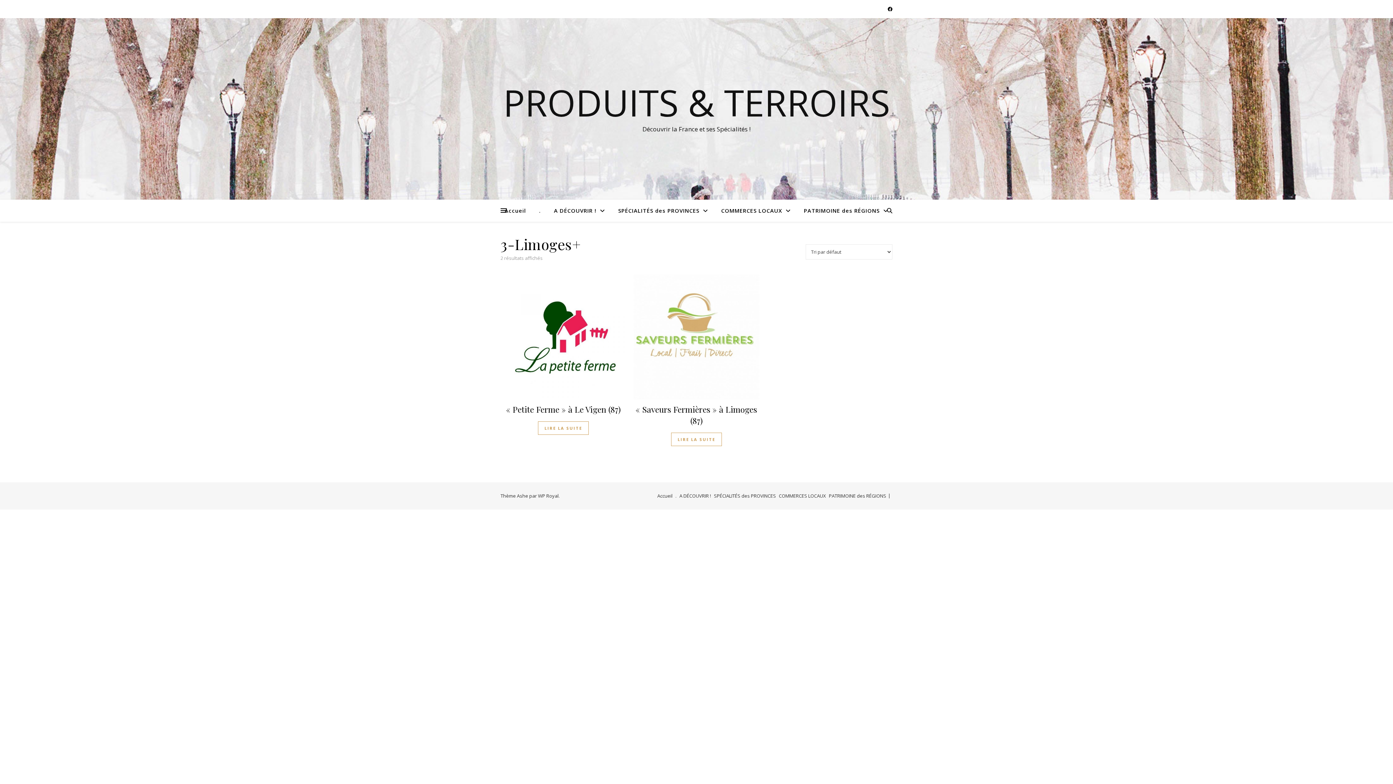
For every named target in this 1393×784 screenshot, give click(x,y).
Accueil (515, 210)
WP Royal (548, 496)
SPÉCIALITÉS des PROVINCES (658, 210)
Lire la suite (563, 428)
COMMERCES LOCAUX (751, 210)
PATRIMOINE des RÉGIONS (842, 210)
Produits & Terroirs (696, 102)
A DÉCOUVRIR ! (575, 210)
